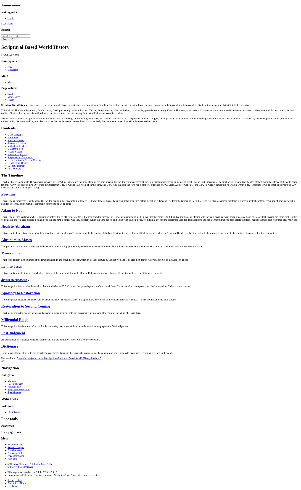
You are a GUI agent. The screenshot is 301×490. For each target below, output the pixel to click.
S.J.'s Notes (7, 23)
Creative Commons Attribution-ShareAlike (55, 475)
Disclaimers (13, 486)
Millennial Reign (14, 320)
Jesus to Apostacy (15, 280)
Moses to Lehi (12, 253)
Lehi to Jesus (11, 266)
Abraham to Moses (16, 240)
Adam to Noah (12, 210)
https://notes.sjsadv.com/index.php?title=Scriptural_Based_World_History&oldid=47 (59, 358)
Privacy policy (15, 480)
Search (5, 29)
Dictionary (9, 346)
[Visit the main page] (2, 361)
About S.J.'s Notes (17, 483)
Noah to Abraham (15, 226)
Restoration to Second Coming (25, 306)
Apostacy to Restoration (20, 293)
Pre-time (8, 194)
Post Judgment (13, 333)
